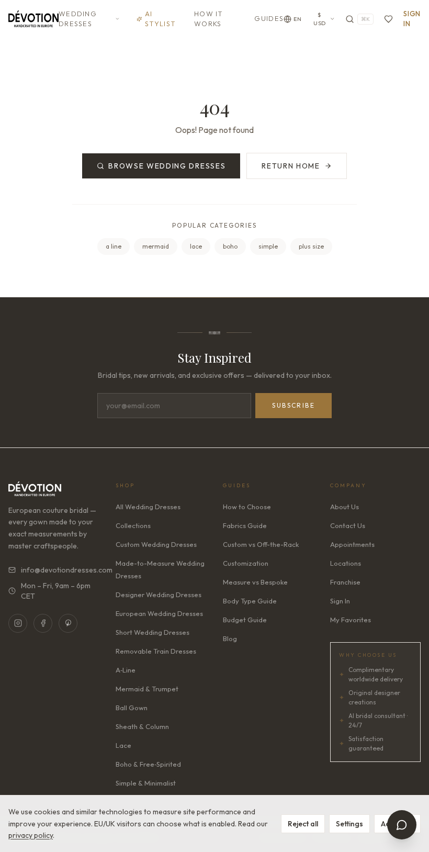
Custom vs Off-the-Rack (261, 544)
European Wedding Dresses (159, 613)
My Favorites (350, 619)
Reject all (303, 823)
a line (113, 246)
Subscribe (293, 405)
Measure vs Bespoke (255, 582)
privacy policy (30, 835)
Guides (269, 18)
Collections (133, 525)
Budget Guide (245, 619)
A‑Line (126, 670)
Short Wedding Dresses (152, 632)
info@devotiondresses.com (60, 570)
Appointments (352, 544)
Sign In (412, 18)
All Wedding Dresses (148, 506)
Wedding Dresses (78, 18)
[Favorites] (388, 19)
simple (268, 246)
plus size (311, 246)
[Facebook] (42, 623)
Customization (245, 563)
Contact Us (347, 525)
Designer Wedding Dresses (158, 594)
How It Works (208, 18)
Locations (345, 563)
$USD (319, 19)
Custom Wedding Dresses (156, 544)
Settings (349, 823)
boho (230, 246)
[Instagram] (17, 623)
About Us (344, 506)
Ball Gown (132, 707)
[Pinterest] (68, 623)
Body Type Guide (250, 601)
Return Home (291, 166)
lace (196, 246)
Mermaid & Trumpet (147, 689)
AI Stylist (160, 18)
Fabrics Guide (245, 525)
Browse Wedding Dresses (166, 166)
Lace (123, 745)
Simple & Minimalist (146, 783)
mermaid (155, 246)
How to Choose (247, 506)
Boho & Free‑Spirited (148, 764)
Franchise (345, 582)
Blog (230, 638)
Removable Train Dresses (156, 651)
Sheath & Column (142, 726)
